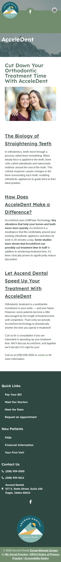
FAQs (8, 437)
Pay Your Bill (13, 394)
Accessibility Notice (36, 558)
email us (43, 355)
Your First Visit (14, 452)
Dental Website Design (44, 550)
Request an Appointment (21, 417)
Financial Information (19, 445)
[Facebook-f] (30, 12)
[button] (54, 10)
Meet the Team (14, 409)
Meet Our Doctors (16, 402)
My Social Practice (16, 554)
